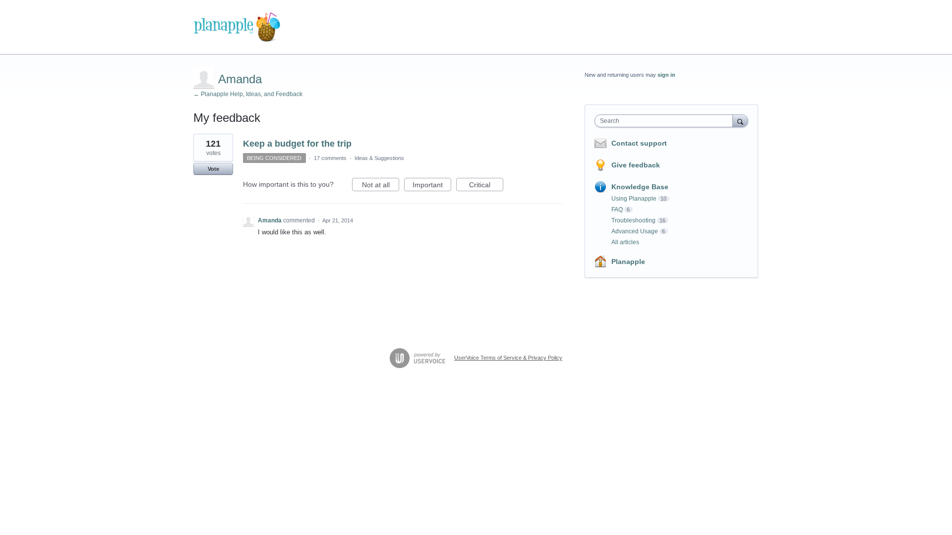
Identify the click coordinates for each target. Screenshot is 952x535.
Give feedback (635, 165)
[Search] (740, 120)
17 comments (330, 158)
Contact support (639, 143)
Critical (486, 186)
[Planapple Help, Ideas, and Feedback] (236, 27)
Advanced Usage (634, 231)
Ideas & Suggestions (379, 158)
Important (432, 186)
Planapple (628, 262)
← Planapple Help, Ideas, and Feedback (247, 94)
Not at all (380, 186)
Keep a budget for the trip (297, 144)
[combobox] (666, 120)
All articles (625, 242)
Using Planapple (633, 198)
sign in (666, 75)
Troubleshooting (633, 220)
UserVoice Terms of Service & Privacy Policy (508, 358)
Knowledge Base (639, 187)
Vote (213, 169)
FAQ (617, 209)
